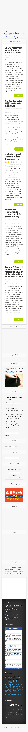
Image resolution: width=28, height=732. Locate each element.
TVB (20, 694)
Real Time (13, 668)
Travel (14, 694)
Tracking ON (18, 668)
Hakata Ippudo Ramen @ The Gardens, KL (13, 156)
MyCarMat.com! (9, 372)
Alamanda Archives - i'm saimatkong (12, 654)
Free (22, 684)
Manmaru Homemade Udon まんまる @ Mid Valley (13, 213)
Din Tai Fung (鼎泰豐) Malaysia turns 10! (13, 103)
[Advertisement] (14, 17)
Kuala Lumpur (17, 687)
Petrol (8, 691)
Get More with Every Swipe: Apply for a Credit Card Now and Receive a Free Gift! (14, 416)
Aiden (14, 676)
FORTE (19, 684)
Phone (11, 691)
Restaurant (13, 693)
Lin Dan (13, 689)
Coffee (9, 681)
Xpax (6, 696)
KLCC (13, 687)
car (8, 679)
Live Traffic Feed (13, 628)
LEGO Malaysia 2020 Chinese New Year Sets (13, 50)
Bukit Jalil (21, 677)
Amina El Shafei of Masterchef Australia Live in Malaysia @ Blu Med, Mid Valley (14, 272)
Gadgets (6, 686)
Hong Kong (12, 686)
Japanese (7, 687)
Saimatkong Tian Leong (12, 615)
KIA (10, 687)
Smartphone (8, 694)
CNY (6, 681)
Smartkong (14, 617)
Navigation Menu (15, 41)
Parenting (16, 690)
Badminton (15, 677)
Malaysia (18, 689)
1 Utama (6, 676)
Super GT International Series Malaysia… (13, 642)
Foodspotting (11, 684)
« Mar (6, 717)
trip (18, 694)
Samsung (18, 693)
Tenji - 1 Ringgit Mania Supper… (14, 635)
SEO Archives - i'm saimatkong (11, 661)
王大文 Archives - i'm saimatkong (14, 646)
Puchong (8, 693)
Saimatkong (14, 55)
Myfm (12, 690)
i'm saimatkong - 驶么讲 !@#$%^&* (12, 665)
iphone (17, 686)
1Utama (10, 676)
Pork (15, 691)
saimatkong (13, 618)
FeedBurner (18, 477)
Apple (17, 676)
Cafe (6, 679)
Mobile (8, 690)
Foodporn (8, 683)
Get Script (8, 668)
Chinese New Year (15, 679)
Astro (7, 677)
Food (14, 680)
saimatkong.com (21, 727)
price (17, 691)
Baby (10, 677)
